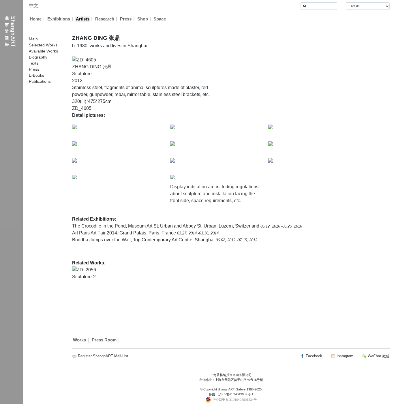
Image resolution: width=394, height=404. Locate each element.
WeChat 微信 (378, 356)
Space (159, 19)
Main (33, 39)
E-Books (36, 75)
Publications (40, 81)
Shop (142, 19)
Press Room (104, 340)
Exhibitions (58, 19)
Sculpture (82, 73)
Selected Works (43, 45)
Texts (33, 63)
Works (79, 340)
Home (36, 19)
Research (104, 19)
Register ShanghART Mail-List (103, 356)
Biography (38, 57)
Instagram (344, 356)
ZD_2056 (86, 269)
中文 (33, 5)
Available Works (43, 51)
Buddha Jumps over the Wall (101, 239)
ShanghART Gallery (232, 389)
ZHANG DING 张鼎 (92, 66)
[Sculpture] (84, 59)
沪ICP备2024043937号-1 (235, 394)
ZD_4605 (81, 108)
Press (126, 19)
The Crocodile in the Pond (99, 225)
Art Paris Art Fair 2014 (94, 232)
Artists (82, 19)
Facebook (313, 356)
